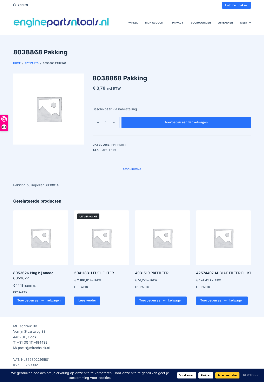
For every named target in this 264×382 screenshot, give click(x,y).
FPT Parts (118, 144)
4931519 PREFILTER (152, 273)
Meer (243, 22)
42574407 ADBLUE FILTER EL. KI (223, 273)
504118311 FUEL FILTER (94, 273)
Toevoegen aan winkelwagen (186, 122)
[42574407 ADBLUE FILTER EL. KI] (223, 237)
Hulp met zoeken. (236, 5)
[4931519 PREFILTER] (162, 237)
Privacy (177, 22)
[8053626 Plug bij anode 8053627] (40, 237)
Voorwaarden (201, 22)
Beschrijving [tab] (132, 169)
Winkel (133, 22)
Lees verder (87, 300)
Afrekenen (225, 22)
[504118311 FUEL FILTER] (101, 237)
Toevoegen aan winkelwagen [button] (39, 300)
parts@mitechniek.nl (34, 348)
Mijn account (155, 22)
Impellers (108, 150)
